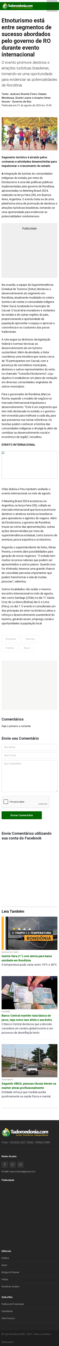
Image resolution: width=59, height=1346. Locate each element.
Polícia (5, 1279)
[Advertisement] (29, 685)
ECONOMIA (6, 1012)
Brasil (27, 648)
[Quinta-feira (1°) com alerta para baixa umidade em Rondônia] (29, 932)
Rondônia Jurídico (10, 1286)
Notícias (30, 639)
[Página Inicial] (17, 5)
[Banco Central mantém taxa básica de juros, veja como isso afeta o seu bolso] (29, 992)
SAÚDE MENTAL (8, 1080)
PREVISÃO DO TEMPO (10, 952)
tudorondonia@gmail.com (22, 1171)
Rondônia (11, 639)
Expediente (7, 1311)
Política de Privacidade (13, 1304)
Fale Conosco (8, 1318)
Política (10, 648)
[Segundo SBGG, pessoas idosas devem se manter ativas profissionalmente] (29, 1060)
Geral (4, 1265)
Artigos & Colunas (10, 1272)
